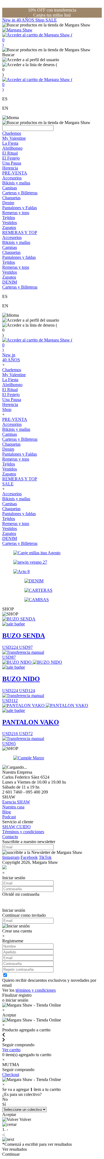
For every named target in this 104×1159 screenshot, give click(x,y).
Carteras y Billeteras (19, 192)
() (37, 40)
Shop (40, 20)
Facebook (29, 857)
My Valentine (14, 138)
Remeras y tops (15, 212)
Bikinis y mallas (16, 183)
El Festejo (11, 158)
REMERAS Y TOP (19, 232)
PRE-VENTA (14, 173)
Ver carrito (11, 1049)
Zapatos (9, 227)
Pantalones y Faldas (19, 207)
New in (9, 20)
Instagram (10, 857)
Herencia (10, 168)
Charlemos (11, 133)
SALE (51, 20)
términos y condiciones (36, 990)
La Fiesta (10, 143)
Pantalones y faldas (19, 257)
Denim (8, 202)
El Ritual (10, 153)
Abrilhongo (12, 148)
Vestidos (9, 222)
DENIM (9, 282)
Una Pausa (11, 163)
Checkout (10, 1074)
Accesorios (12, 178)
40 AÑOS (25, 20)
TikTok (45, 857)
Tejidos (8, 217)
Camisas (9, 187)
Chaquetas (11, 197)
